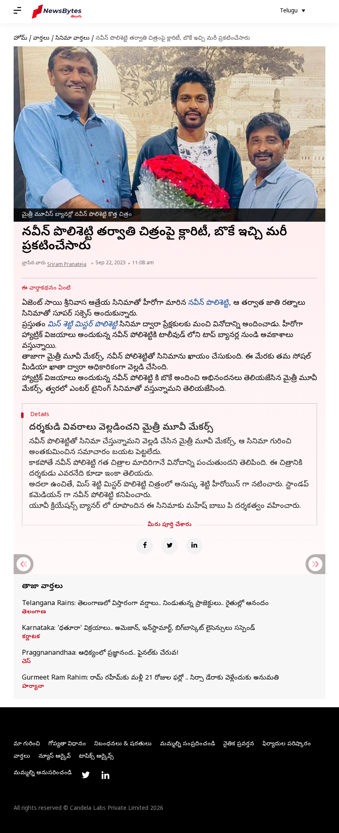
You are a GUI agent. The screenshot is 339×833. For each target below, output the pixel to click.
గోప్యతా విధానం (67, 744)
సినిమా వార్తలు (72, 39)
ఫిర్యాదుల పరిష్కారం (287, 744)
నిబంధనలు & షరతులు (123, 744)
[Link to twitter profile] (85, 775)
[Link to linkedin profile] (105, 775)
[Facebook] (144, 546)
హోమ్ (20, 39)
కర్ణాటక (31, 637)
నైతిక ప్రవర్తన (238, 744)
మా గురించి (27, 744)
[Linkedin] (194, 546)
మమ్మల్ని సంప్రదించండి (187, 744)
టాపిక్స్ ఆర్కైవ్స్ (96, 757)
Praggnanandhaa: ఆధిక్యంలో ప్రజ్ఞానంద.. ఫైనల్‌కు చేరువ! (100, 653)
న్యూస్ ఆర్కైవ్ (54, 757)
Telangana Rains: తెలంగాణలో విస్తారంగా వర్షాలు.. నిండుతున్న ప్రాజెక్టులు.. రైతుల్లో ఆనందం (145, 604)
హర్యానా (33, 687)
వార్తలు (41, 39)
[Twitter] (169, 546)
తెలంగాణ (34, 612)
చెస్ (26, 662)
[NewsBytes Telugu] (56, 12)
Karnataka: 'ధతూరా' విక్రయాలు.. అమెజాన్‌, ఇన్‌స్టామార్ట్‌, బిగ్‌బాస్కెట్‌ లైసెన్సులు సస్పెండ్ (138, 629)
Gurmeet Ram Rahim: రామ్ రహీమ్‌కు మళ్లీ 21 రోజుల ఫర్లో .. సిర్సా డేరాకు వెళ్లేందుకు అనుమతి (150, 678)
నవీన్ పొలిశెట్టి (208, 303)
